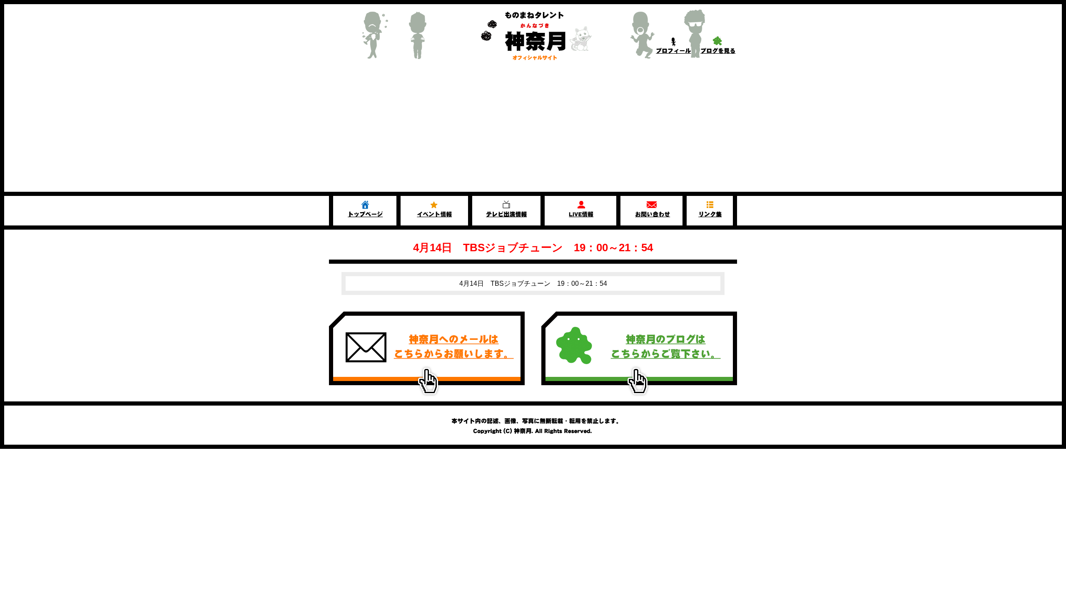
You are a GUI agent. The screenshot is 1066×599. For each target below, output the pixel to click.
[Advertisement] (533, 129)
